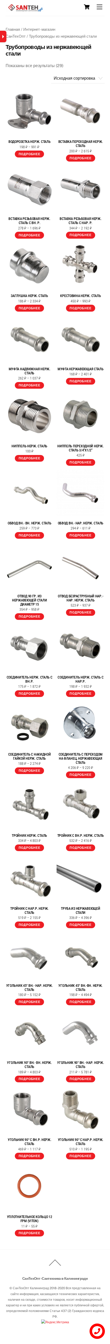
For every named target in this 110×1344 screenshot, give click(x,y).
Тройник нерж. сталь (29, 835)
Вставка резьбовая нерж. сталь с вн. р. (29, 221)
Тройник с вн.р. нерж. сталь (80, 835)
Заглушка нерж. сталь (29, 296)
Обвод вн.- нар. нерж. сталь (80, 523)
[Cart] (87, 7)
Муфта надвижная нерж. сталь (29, 371)
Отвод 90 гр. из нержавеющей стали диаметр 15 (29, 600)
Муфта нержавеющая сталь (81, 369)
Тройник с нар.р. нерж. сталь (29, 910)
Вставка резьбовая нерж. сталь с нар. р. (81, 221)
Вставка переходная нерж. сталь (80, 144)
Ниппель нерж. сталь (29, 446)
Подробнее (29, 154)
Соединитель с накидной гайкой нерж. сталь (29, 756)
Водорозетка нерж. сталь (29, 142)
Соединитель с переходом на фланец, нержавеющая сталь (81, 758)
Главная (13, 29)
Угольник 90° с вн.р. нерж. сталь (29, 1142)
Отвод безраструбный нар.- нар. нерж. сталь (80, 598)
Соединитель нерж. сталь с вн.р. (29, 679)
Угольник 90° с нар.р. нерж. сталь (80, 1142)
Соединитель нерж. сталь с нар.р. (80, 679)
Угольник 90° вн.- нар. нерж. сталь (80, 1065)
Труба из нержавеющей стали (80, 910)
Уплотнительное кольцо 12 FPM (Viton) (29, 1219)
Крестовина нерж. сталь (80, 296)
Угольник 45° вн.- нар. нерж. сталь (29, 987)
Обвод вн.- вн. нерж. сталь (29, 523)
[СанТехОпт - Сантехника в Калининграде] (25, 9)
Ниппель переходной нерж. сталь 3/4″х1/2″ (80, 448)
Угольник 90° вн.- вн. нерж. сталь (29, 1065)
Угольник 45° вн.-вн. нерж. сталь (80, 987)
